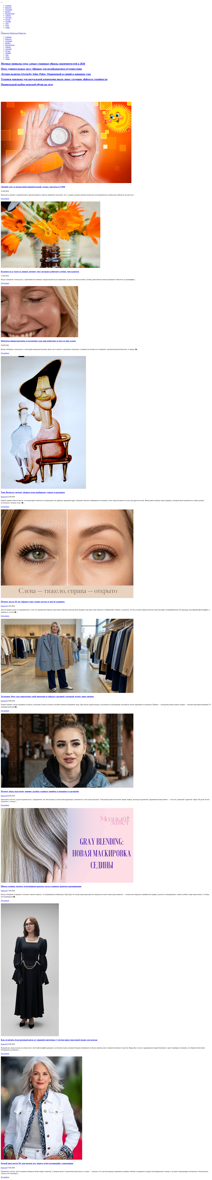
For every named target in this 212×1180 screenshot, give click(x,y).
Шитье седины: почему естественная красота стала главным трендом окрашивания (41, 886)
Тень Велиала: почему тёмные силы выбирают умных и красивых (33, 492)
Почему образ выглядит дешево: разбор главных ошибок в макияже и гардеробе (40, 791)
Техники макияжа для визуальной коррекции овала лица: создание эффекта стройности (54, 79)
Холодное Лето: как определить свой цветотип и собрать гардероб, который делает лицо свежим (47, 696)
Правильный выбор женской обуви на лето (27, 84)
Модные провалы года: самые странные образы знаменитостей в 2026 (43, 63)
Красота (4, 497)
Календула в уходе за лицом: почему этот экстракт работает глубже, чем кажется (40, 271)
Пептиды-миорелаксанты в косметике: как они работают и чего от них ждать (38, 341)
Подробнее (5, 199)
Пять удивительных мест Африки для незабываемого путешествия (41, 68)
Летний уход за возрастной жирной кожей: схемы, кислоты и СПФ (33, 187)
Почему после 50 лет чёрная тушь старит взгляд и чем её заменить (33, 602)
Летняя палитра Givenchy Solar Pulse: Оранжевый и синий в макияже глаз (46, 74)
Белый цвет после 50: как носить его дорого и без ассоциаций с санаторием (37, 1163)
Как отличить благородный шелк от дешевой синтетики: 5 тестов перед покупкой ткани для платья (49, 1040)
